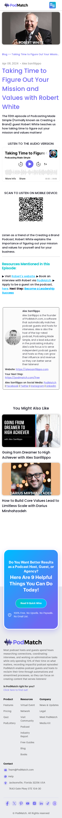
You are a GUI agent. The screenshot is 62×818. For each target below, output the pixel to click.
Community (27, 719)
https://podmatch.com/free (22, 377)
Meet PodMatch (48, 717)
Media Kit (45, 723)
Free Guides (27, 742)
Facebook (12, 386)
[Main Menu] (52, 5)
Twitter (24, 386)
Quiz (6, 717)
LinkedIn (51, 386)
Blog (23, 748)
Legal (43, 711)
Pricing (7, 711)
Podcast (25, 727)
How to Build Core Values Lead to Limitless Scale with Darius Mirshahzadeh (30, 505)
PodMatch (44, 280)
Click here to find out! (15, 690)
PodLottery (9, 723)
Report (25, 735)
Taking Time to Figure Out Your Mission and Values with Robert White (36, 54)
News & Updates (49, 705)
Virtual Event (27, 705)
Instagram (37, 386)
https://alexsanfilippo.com (32, 369)
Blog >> (7, 54)
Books (23, 754)
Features (8, 705)
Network (25, 711)
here (5, 289)
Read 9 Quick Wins (31, 603)
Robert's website (23, 276)
